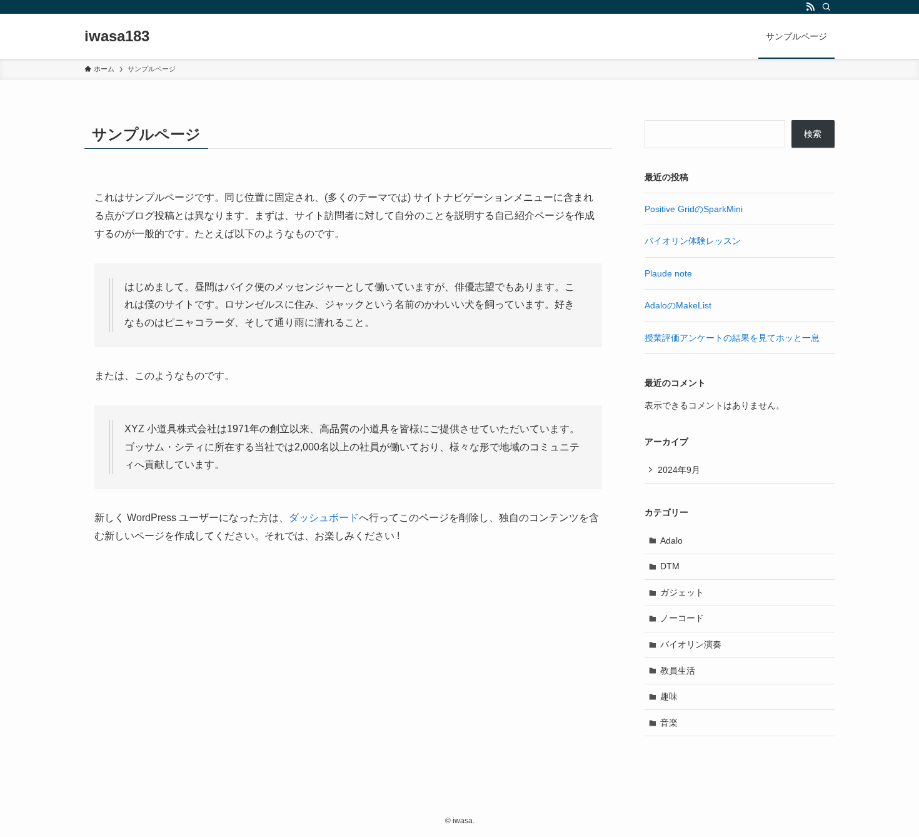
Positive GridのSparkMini (694, 209)
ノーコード (682, 618)
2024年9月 (679, 470)
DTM (670, 566)
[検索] (826, 7)
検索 (812, 134)
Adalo (671, 540)
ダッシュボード (324, 517)
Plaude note (668, 273)
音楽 (669, 723)
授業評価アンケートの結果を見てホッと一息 (732, 338)
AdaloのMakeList (678, 305)
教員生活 (677, 671)
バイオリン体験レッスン (693, 241)
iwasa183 (116, 36)
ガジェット (682, 592)
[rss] (810, 7)
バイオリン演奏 (690, 644)
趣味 (669, 696)
